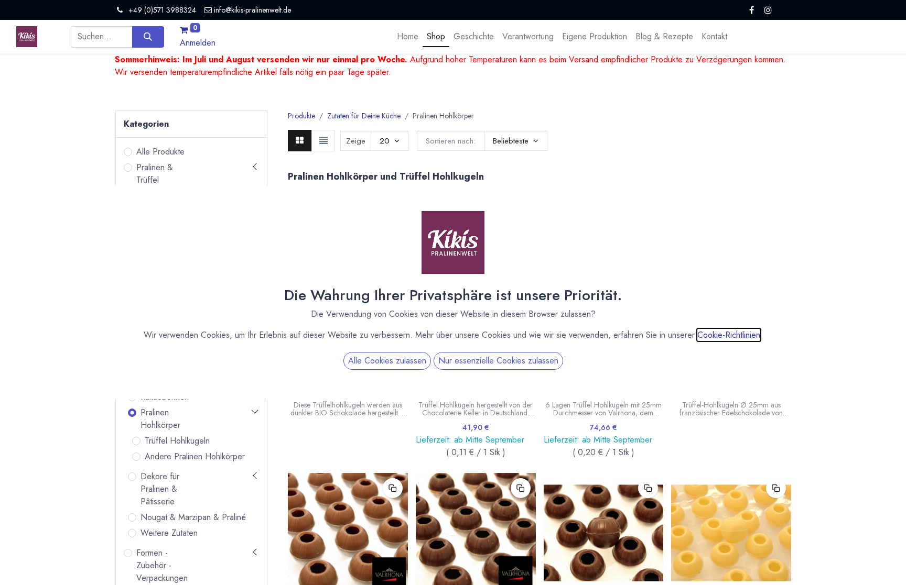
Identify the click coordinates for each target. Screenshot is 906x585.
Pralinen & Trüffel (154, 173)
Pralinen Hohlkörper (160, 418)
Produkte (301, 116)
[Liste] (323, 140)
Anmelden (197, 43)
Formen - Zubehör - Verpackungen (162, 565)
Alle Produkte (160, 152)
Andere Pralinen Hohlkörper (195, 456)
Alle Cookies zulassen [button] (387, 361)
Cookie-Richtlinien (728, 335)
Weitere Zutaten (169, 533)
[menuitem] (408, 36)
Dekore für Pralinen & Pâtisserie (160, 488)
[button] (515, 141)
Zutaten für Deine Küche (364, 116)
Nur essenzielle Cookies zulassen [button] (498, 361)
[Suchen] (148, 36)
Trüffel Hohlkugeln (177, 441)
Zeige (355, 141)
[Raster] (299, 140)
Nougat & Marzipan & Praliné (193, 517)
